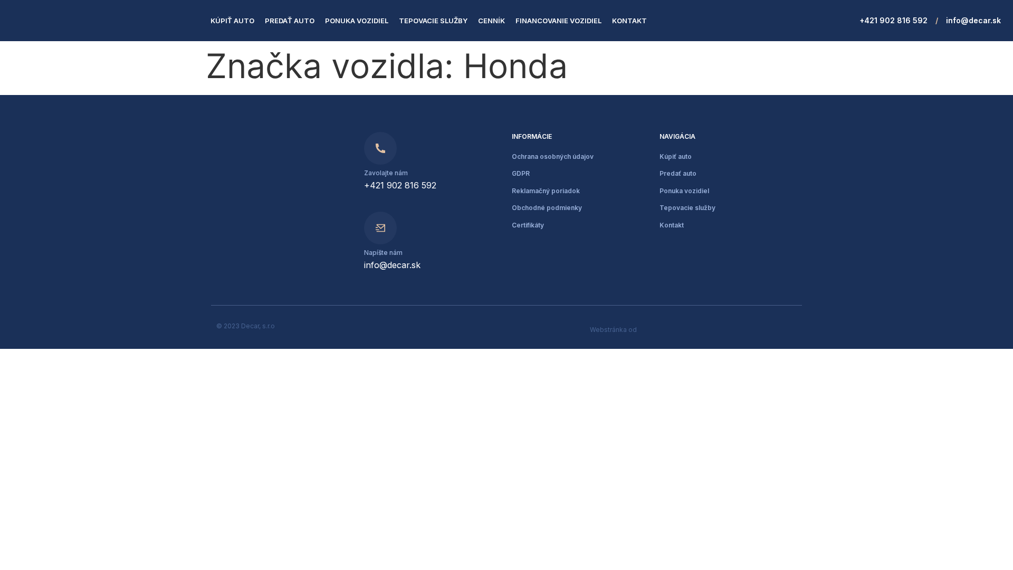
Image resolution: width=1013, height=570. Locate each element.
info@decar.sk (973, 20)
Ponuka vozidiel (356, 20)
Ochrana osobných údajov (553, 156)
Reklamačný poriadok (546, 191)
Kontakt (629, 20)
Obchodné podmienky (547, 208)
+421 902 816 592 (893, 20)
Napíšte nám (383, 252)
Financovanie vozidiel (558, 20)
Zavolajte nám (386, 173)
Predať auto (289, 20)
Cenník (491, 20)
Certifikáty (528, 225)
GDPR (521, 173)
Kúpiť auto (232, 20)
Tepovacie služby (433, 20)
